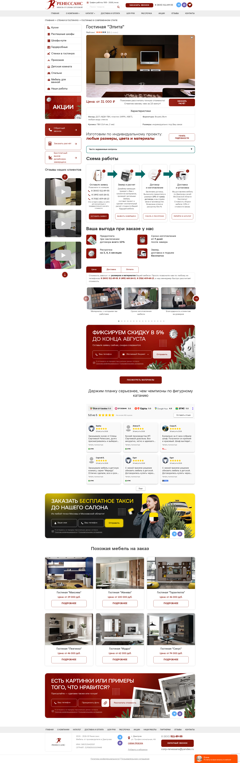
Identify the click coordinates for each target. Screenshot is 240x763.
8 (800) (171, 736)
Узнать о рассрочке (154, 216)
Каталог (90, 13)
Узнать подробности (182, 137)
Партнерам (165, 730)
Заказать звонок (139, 5)
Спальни (56, 73)
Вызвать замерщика (126, 216)
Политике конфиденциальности (107, 364)
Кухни (54, 27)
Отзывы (175, 13)
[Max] (184, 5)
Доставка (111, 270)
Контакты (189, 13)
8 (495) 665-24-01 (163, 2)
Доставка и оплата (110, 13)
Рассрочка (146, 13)
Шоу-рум (130, 13)
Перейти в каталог (182, 216)
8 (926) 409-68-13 (164, 8)
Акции (161, 13)
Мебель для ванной (58, 80)
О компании (72, 13)
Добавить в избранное (138, 750)
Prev (65, 177)
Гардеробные (59, 47)
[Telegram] (178, 5)
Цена (93, 270)
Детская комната (61, 66)
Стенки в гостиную (68, 20)
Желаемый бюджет (136, 354)
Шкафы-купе (58, 40)
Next (65, 274)
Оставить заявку (99, 216)
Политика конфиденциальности (105, 759)
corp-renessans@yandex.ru (177, 749)
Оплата (130, 270)
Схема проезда (135, 743)
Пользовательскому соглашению (132, 364)
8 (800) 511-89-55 (164, 5)
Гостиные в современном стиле (99, 20)
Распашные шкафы (62, 34)
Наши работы (59, 88)
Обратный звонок (177, 743)
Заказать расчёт (182, 102)
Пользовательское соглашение (135, 759)
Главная (55, 13)
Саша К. (173, 426)
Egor (172, 458)
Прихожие (57, 60)
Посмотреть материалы (140, 380)
